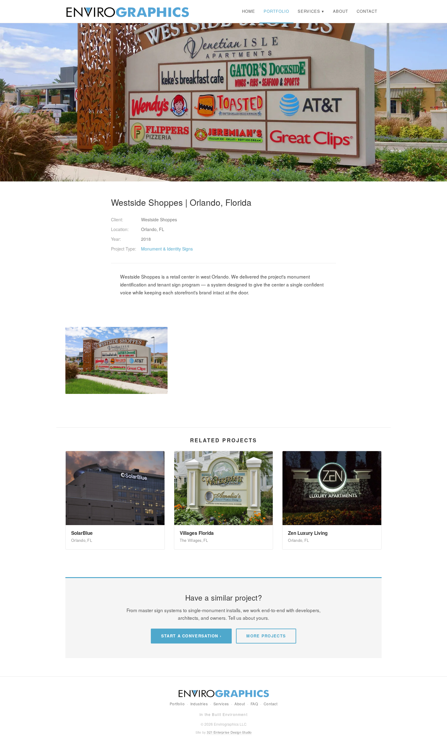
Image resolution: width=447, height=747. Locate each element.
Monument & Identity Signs (167, 249)
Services (221, 703)
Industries (199, 703)
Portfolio (177, 703)
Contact (270, 703)
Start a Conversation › (191, 636)
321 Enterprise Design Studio (229, 732)
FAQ (254, 703)
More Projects (266, 636)
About (239, 703)
